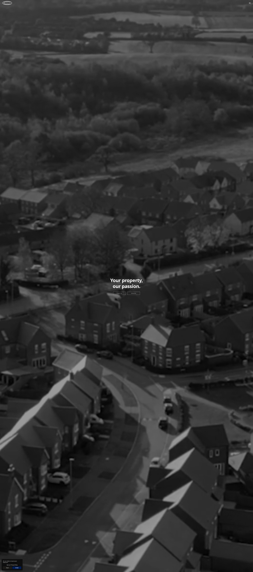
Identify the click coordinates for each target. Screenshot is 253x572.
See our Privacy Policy (12, 565)
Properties (119, 293)
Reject (7, 567)
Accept (16, 567)
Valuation (133, 293)
